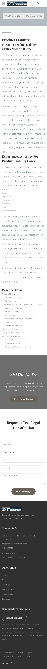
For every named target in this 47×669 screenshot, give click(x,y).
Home (5, 575)
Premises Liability (9, 329)
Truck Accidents (11, 315)
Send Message (23, 491)
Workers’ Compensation (12, 336)
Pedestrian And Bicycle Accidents (18, 318)
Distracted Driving (12, 297)
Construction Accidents (14, 340)
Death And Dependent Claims (17, 347)
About (4, 580)
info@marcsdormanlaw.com (14, 544)
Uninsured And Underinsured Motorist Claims (24, 304)
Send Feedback (14, 617)
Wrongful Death (11, 311)
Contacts (6, 599)
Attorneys (6, 584)
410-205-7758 (7, 548)
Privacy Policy (16, 656)
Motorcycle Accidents (13, 326)
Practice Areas (13, 16)
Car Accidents (10, 301)
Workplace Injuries (12, 343)
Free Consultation (23, 399)
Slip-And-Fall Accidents (14, 333)
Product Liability (11, 322)
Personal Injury (33, 16)
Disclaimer (27, 656)
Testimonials (7, 594)
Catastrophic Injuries (13, 308)
